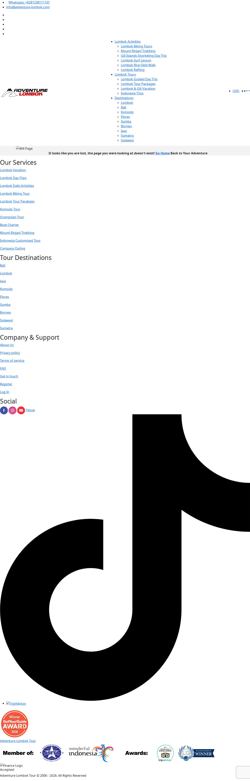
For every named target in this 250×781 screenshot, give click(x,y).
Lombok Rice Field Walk (138, 65)
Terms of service (12, 360)
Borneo (126, 126)
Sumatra (127, 135)
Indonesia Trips (132, 93)
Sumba (126, 121)
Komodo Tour (10, 209)
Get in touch (9, 376)
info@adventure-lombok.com (28, 7)
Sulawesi (127, 140)
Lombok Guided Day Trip (139, 79)
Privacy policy (10, 353)
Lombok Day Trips (13, 178)
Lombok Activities (128, 41)
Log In (4, 392)
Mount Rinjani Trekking (138, 51)
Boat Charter (9, 225)
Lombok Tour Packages (138, 84)
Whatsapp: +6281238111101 (29, 2)
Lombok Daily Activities (17, 186)
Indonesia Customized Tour (20, 240)
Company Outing (12, 248)
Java (124, 131)
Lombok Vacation (13, 170)
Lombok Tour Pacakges (17, 201)
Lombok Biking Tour (15, 193)
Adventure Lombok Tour (18, 741)
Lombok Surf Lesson (136, 60)
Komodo (127, 112)
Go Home (162, 153)
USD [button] (236, 91)
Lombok (127, 102)
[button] (246, 91)
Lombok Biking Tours (136, 46)
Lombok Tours (125, 74)
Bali (123, 107)
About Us (7, 345)
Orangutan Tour (12, 217)
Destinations (124, 98)
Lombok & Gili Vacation (138, 88)
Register (6, 384)
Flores (125, 117)
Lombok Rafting (133, 70)
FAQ (3, 368)
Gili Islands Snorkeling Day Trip (144, 55)
